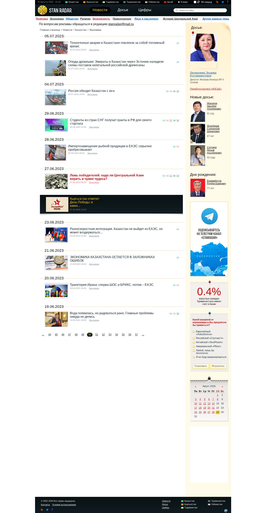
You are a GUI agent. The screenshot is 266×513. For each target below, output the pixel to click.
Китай (170, 2)
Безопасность (101, 18)
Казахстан (74, 2)
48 (76, 334)
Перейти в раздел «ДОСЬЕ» (206, 89)
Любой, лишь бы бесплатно (205, 352)
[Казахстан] (178, 43)
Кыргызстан (92, 2)
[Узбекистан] (178, 91)
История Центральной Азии (180, 18)
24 (195, 412)
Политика (42, 18)
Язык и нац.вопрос (147, 18)
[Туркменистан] (174, 91)
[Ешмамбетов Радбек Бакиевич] (197, 195)
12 (204, 403)
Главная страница (50, 30)
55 (123, 334)
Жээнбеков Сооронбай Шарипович (213, 129)
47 (69, 334)
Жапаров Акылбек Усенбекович (214, 106)
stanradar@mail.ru (121, 24)
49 (82, 334)
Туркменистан (134, 2)
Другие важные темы (216, 18)
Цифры (165, 507)
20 (209, 408)
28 (213, 412)
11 (200, 403)
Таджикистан (112, 2)
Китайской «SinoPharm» (209, 342)
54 (116, 334)
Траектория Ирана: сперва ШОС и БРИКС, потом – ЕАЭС (112, 284)
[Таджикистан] (171, 120)
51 (96, 334)
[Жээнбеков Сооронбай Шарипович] (197, 142)
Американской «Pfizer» (208, 346)
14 (213, 403)
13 (209, 403)
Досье (165, 504)
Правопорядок (122, 18)
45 (56, 334)
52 (103, 334)
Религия (85, 18)
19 (204, 408)
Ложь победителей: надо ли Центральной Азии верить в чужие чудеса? (107, 177)
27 (209, 412)
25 (200, 412)
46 (63, 334)
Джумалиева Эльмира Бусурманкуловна (203, 74)
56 (130, 334)
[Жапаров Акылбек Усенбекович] (197, 120)
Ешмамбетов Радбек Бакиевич (216, 182)
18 (200, 408)
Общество (72, 18)
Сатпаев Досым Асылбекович (214, 150)
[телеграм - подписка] (208, 275)
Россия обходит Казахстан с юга (91, 90)
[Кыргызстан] (171, 91)
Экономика (57, 18)
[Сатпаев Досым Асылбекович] (197, 164)
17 (195, 408)
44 (49, 334)
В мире (184, 2)
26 (204, 412)
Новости (67, 30)
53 (110, 334)
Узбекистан (153, 2)
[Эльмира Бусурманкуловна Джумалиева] (204, 50)
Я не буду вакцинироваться (211, 357)
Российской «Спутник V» (209, 338)
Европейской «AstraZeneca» (204, 333)
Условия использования (64, 504)
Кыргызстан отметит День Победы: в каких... (84, 202)
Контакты (45, 504)
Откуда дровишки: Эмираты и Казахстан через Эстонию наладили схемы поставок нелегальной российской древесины (116, 63)
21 (213, 408)
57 (136, 334)
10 (195, 403)
